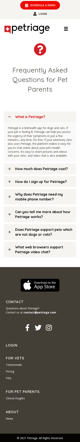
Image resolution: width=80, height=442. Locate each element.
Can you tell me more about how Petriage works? (42, 214)
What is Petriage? (30, 117)
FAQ (8, 378)
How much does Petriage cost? (41, 169)
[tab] (40, 116)
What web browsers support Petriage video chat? (39, 249)
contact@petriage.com (39, 312)
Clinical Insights (15, 398)
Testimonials (14, 365)
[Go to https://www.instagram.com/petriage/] (48, 327)
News (9, 418)
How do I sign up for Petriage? (41, 181)
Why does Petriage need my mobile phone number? (39, 196)
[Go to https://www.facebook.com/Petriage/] (27, 327)
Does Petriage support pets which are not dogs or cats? (43, 232)
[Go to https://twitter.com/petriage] (38, 327)
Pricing (10, 371)
